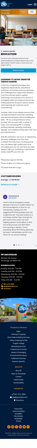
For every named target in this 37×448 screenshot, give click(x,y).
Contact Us (18, 388)
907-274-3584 (5, 13)
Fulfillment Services (18, 358)
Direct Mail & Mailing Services (18, 337)
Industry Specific (9, 51)
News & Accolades (18, 374)
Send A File (32, 11)
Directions (7, 288)
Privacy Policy (18, 409)
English (30, 4)
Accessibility (18, 413)
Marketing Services (18, 346)
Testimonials (18, 380)
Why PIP (18, 371)
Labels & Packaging (18, 352)
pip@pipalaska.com (11, 286)
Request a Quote (23, 11)
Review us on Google (9, 184)
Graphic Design (18, 343)
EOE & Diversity (18, 416)
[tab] (14, 245)
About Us (18, 367)
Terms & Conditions (19, 411)
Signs (18, 331)
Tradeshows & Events (18, 349)
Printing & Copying (18, 334)
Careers (18, 377)
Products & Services (18, 328)
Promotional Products (18, 355)
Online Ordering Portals (18, 340)
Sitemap (18, 421)
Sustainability (18, 383)
